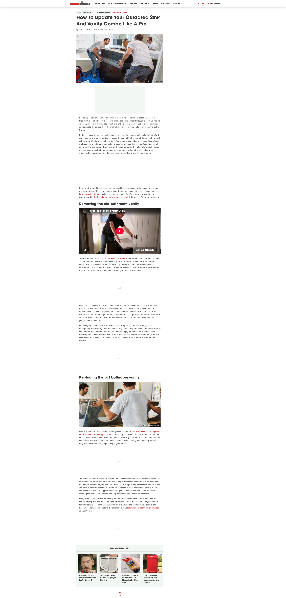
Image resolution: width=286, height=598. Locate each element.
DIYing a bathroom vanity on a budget (111, 197)
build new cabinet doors (89, 194)
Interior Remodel (103, 12)
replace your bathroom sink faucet (143, 507)
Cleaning (144, 3)
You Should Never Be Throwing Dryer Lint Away (108, 578)
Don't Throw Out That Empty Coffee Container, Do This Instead (152, 579)
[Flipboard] (199, 4)
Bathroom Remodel (120, 12)
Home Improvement (117, 3)
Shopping (165, 3)
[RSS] (203, 4)
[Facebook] (195, 4)
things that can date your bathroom (109, 258)
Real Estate (179, 3)
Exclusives (100, 3)
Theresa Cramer (84, 30)
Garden (133, 3)
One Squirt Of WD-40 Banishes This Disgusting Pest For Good (130, 579)
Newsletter (215, 3)
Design (155, 3)
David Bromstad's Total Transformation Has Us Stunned (87, 578)
